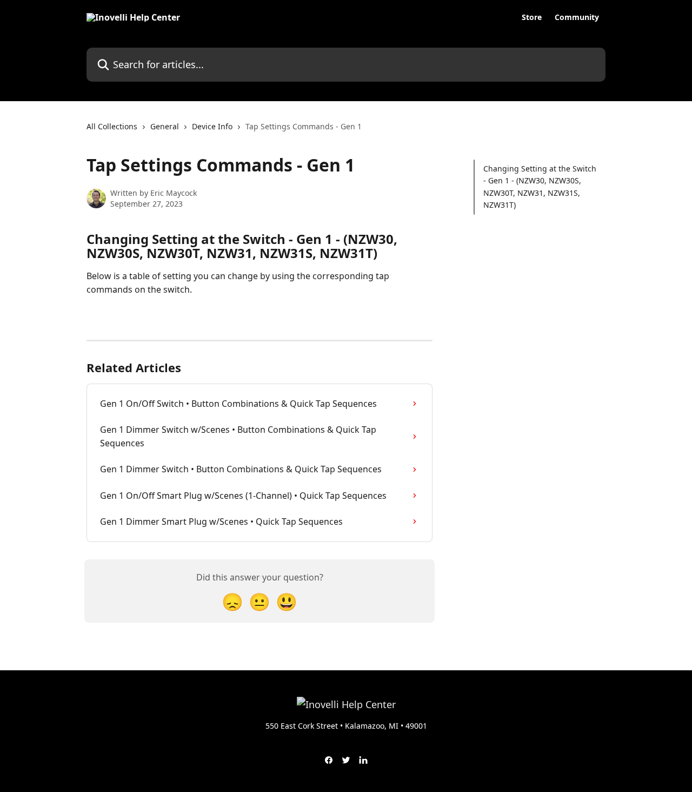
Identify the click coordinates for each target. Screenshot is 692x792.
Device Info (212, 126)
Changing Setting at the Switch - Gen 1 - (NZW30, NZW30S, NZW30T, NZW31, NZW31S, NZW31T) (539, 186)
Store (532, 17)
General (164, 126)
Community (577, 17)
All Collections (111, 126)
